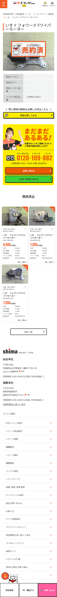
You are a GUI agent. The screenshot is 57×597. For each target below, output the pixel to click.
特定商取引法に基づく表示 (18, 534)
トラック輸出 (12, 454)
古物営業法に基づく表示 (14, 404)
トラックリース (13, 478)
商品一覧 (28, 331)
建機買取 (10, 462)
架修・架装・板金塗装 (15, 486)
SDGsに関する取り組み (17, 566)
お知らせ (10, 511)
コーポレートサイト (15, 543)
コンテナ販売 (12, 471)
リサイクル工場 (13, 558)
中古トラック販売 (14, 422)
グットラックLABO (15, 494)
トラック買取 (12, 438)
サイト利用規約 (13, 518)
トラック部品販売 (14, 430)
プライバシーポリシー (16, 526)
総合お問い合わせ (14, 502)
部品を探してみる (28, 115)
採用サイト (11, 551)
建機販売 (10, 446)
